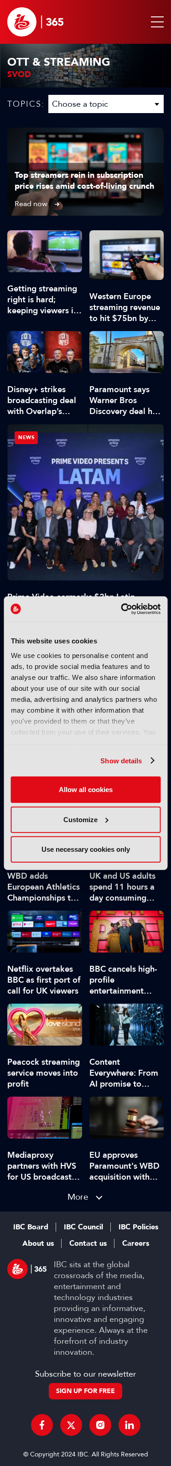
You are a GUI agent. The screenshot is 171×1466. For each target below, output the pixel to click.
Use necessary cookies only (85, 849)
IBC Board (30, 1227)
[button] (155, 21)
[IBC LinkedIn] (129, 1425)
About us (38, 1243)
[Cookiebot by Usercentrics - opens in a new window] (122, 609)
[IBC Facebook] (42, 1425)
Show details (121, 760)
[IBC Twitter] (71, 1425)
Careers (135, 1243)
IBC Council (83, 1227)
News (26, 437)
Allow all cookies (86, 789)
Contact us (88, 1243)
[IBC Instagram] (100, 1425)
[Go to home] (35, 21)
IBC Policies (138, 1227)
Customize (80, 819)
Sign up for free (85, 1391)
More (77, 1196)
